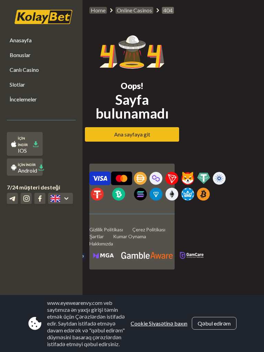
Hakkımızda (101, 243)
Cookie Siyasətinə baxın (159, 323)
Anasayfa (21, 40)
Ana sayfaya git (132, 134)
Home (98, 10)
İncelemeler (23, 99)
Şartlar (96, 236)
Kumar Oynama (129, 236)
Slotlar (17, 84)
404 (168, 10)
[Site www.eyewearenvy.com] (40, 18)
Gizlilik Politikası (106, 229)
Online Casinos (134, 10)
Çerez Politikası (148, 229)
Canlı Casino (24, 69)
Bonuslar (20, 55)
